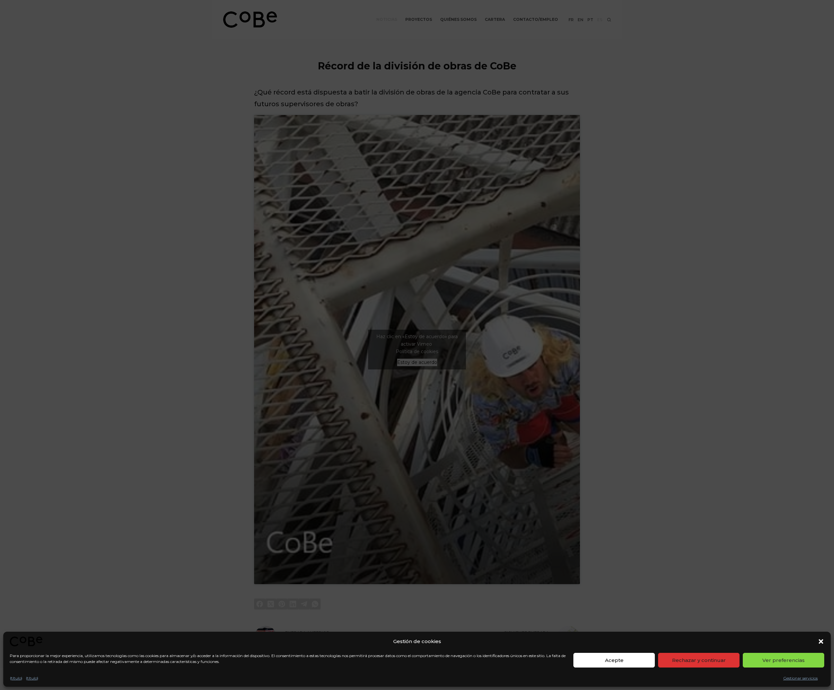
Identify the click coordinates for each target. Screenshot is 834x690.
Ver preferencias (783, 660)
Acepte (614, 660)
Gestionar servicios (800, 678)
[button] (821, 641)
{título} (16, 678)
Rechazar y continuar (699, 660)
